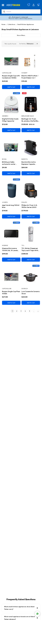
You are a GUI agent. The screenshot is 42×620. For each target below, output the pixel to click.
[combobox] (21, 11)
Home (3, 24)
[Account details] (33, 5)
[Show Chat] (37, 613)
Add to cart (11, 87)
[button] (3, 5)
